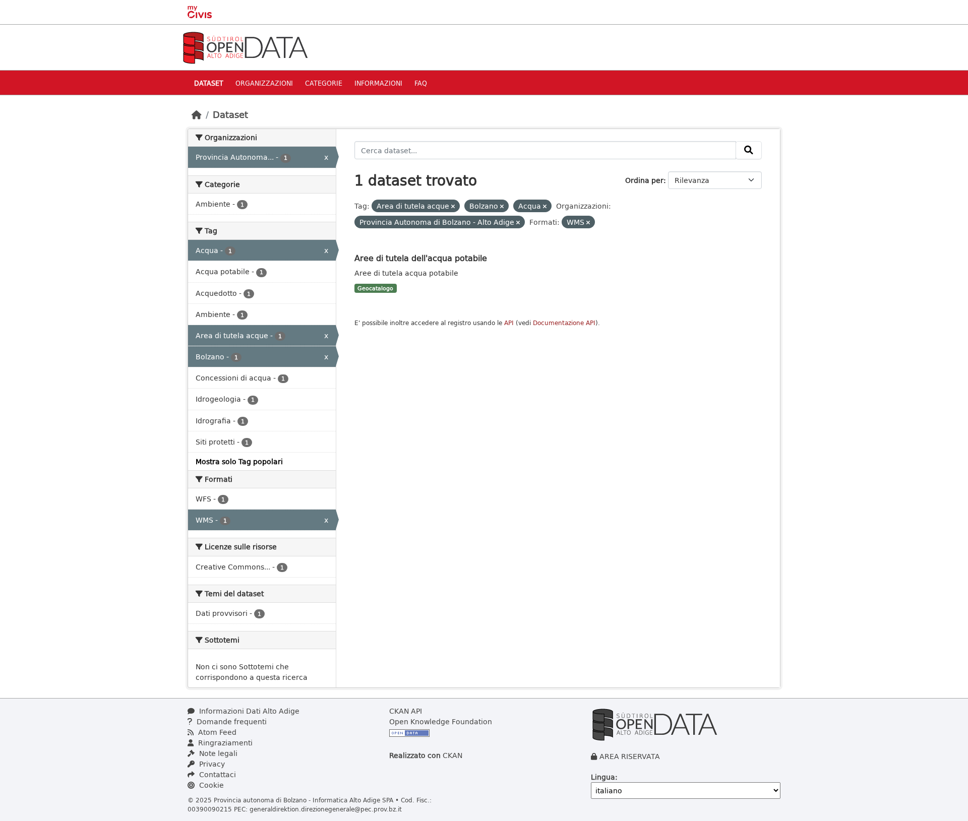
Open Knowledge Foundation (440, 721)
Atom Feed (216, 732)
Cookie (210, 785)
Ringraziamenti (224, 742)
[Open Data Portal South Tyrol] (245, 46)
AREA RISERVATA (629, 756)
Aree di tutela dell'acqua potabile (420, 257)
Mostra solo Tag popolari (239, 461)
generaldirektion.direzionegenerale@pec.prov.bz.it (326, 808)
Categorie (323, 83)
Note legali (217, 753)
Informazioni (378, 83)
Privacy (211, 764)
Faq (420, 83)
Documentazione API (564, 323)
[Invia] (749, 150)
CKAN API (405, 711)
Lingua (603, 777)
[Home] (197, 114)
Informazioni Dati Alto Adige (248, 711)
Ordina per (644, 180)
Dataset (208, 83)
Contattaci (216, 774)
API (509, 323)
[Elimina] (453, 206)
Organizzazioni (264, 83)
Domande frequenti (231, 721)
